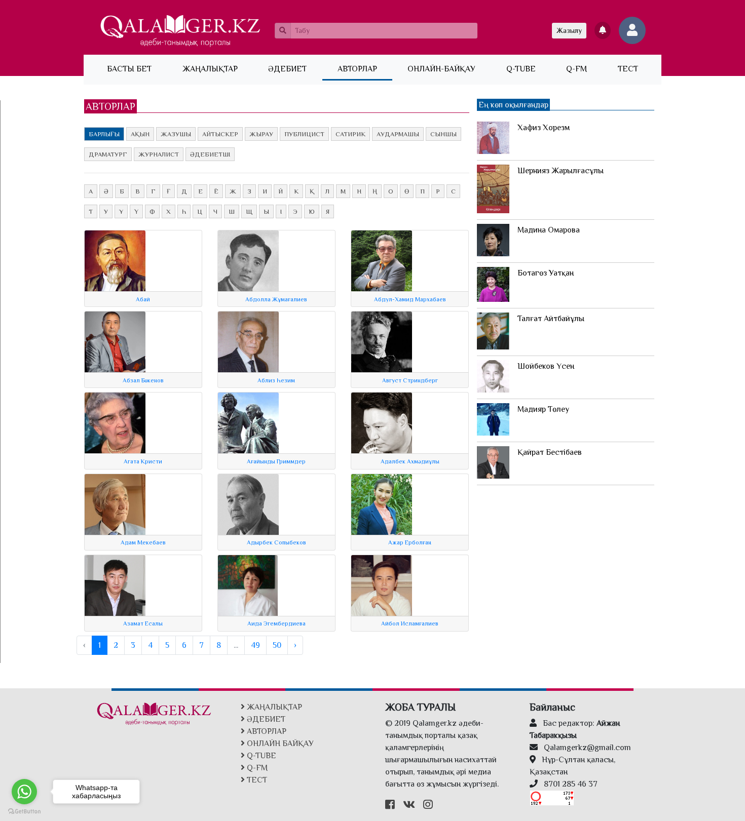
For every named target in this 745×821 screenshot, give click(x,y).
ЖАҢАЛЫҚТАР (210, 68)
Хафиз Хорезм (543, 127)
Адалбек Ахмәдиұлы (410, 461)
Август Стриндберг (410, 380)
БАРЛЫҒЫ (104, 134)
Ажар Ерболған (409, 542)
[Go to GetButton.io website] (24, 811)
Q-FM (576, 68)
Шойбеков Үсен (545, 366)
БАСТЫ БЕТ (137, 68)
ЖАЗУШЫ (176, 134)
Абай (143, 299)
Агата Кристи (143, 461)
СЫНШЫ (443, 134)
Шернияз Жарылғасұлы (560, 170)
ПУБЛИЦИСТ (304, 134)
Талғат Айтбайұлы (550, 318)
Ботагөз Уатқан (545, 273)
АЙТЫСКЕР (220, 134)
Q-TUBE (521, 68)
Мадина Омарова (548, 229)
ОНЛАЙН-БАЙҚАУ (441, 68)
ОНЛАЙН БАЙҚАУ (279, 743)
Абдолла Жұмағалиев (276, 299)
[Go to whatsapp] (24, 791)
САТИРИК (350, 134)
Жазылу (569, 30)
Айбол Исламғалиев (409, 623)
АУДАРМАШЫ (398, 134)
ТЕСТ (628, 68)
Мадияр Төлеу (543, 409)
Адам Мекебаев (143, 542)
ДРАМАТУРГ (108, 154)
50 (277, 645)
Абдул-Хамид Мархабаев (410, 299)
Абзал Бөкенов (143, 380)
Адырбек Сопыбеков (276, 542)
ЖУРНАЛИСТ (158, 154)
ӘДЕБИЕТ (287, 68)
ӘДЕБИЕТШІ (210, 154)
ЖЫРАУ (261, 134)
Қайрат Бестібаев (549, 452)
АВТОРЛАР (357, 68)
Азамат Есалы (143, 623)
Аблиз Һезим (276, 380)
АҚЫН (140, 134)
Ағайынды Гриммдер (276, 461)
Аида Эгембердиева (276, 623)
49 (255, 645)
